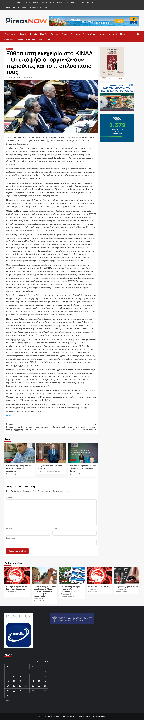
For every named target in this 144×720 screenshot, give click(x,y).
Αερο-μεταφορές (63, 2)
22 (39, 686)
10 (8, 681)
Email (55, 528)
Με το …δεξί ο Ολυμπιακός (99, 587)
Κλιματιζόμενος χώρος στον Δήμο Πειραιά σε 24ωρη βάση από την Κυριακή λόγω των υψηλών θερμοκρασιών (45, 591)
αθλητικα (9, 581)
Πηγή (8, 415)
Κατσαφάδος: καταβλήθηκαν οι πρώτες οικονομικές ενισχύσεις (19, 468)
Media (8, 7)
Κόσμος (81, 2)
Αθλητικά (90, 2)
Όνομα (9, 528)
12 (20, 681)
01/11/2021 (12, 77)
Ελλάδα (27, 2)
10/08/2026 (75, 474)
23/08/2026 (38, 599)
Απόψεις (74, 2)
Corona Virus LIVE (35, 7)
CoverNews (90, 716)
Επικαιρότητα (9, 2)
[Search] (138, 34)
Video (45, 7)
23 (45, 686)
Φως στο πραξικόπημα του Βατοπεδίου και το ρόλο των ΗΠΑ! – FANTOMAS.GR (74, 427)
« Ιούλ (6, 700)
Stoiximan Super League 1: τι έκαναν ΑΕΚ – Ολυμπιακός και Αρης (71, 589)
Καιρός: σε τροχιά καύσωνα (127, 587)
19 (20, 686)
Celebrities (15, 7)
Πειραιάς (19, 2)
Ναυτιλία (36, 2)
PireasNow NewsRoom (25, 77)
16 (45, 681)
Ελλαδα (118, 581)
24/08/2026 (11, 591)
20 (26, 686)
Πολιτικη (9, 48)
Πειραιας (36, 581)
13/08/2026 (43, 471)
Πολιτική (44, 2)
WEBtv (24, 7)
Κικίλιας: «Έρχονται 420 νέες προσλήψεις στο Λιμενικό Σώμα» (83, 468)
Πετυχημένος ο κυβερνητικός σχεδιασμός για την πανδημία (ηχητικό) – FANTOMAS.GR (27, 427)
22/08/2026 (11, 474)
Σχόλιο (9, 497)
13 (26, 681)
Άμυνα (52, 2)
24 (8, 691)
